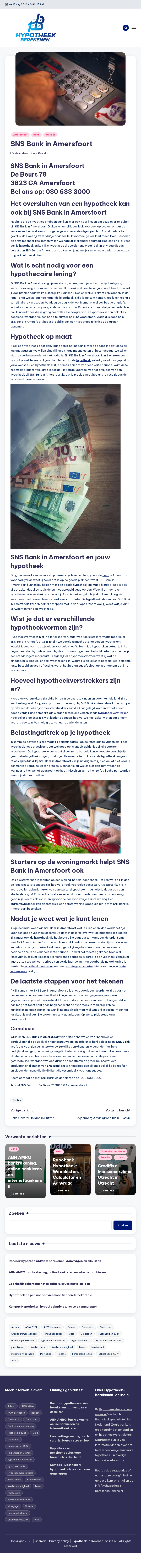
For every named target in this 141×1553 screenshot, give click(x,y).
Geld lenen (86, 1333)
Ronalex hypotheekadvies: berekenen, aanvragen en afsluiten (55, 1261)
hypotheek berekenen (38, 966)
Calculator (87, 1327)
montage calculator (79, 966)
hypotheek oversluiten (53, 1340)
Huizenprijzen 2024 (109, 1333)
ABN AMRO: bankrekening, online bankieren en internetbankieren (57, 1272)
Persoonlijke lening (82, 1353)
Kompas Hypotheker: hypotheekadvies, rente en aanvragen (53, 1306)
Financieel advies (53, 1333)
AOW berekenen (52, 1327)
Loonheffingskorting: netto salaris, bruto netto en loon (49, 1284)
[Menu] (134, 28)
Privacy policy (59, 1541)
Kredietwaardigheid (62, 1347)
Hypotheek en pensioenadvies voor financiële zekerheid (50, 1295)
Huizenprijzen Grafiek (22, 1340)
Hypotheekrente (80, 1340)
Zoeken (16, 1213)
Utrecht (50, 134)
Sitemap (41, 1541)
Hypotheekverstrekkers (108, 1340)
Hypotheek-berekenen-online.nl (94, 1541)
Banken (17, 1100)
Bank (36, 134)
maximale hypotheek (22, 1353)
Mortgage (45, 1353)
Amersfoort (20, 134)
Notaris (62, 1353)
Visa (13, 1360)
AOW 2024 (31, 1327)
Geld (71, 1333)
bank (105, 575)
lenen (82, 1347)
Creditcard (105, 1327)
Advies (15, 1327)
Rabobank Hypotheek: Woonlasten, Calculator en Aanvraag (67, 1171)
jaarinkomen (17, 1347)
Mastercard (97, 1347)
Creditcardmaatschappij (24, 1333)
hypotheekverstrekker (113, 713)
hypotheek (83, 360)
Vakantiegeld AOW (109, 1353)
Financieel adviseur (113, 1151)
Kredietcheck (38, 1347)
